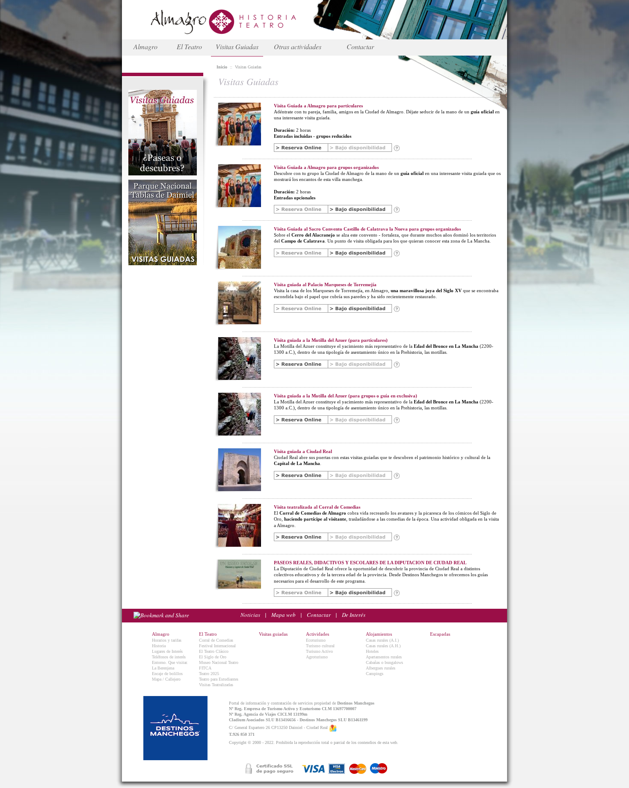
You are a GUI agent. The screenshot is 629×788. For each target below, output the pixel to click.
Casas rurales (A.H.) (383, 645)
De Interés (353, 615)
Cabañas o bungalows (384, 662)
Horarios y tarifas (166, 640)
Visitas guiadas (273, 634)
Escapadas (440, 634)
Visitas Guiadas (237, 46)
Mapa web (283, 615)
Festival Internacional (217, 645)
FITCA (205, 668)
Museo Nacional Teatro (218, 662)
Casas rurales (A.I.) (382, 640)
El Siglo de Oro (212, 657)
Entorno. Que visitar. (170, 662)
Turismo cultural (320, 645)
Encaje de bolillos (167, 673)
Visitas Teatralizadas (216, 684)
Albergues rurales (380, 668)
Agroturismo (317, 657)
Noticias (250, 615)
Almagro (145, 46)
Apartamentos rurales (384, 657)
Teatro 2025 (209, 673)
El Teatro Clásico (213, 651)
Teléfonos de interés (169, 657)
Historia (159, 645)
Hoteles (372, 651)
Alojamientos (379, 634)
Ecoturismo (316, 640)
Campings (374, 673)
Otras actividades (297, 46)
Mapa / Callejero (166, 679)
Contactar (360, 46)
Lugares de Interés (167, 651)
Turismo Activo (319, 651)
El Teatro (189, 46)
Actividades (317, 634)
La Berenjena (163, 668)
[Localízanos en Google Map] (333, 727)
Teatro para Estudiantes (218, 679)
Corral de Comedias (216, 640)
